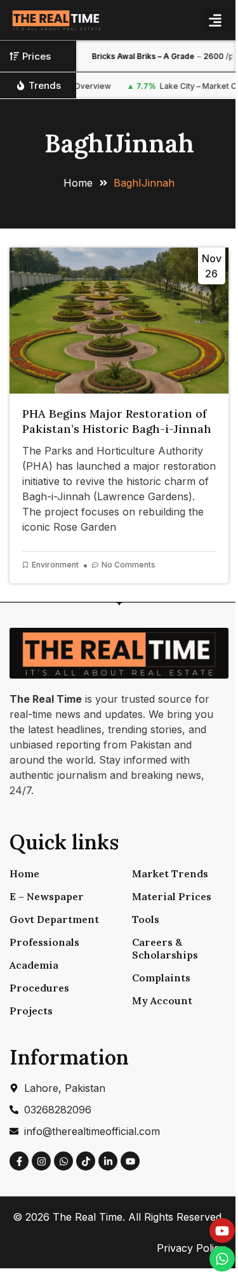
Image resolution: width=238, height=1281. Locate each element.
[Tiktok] (85, 1161)
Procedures (39, 987)
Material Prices (171, 896)
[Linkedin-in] (107, 1161)
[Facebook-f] (19, 1161)
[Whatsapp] (63, 1161)
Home (24, 873)
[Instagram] (41, 1161)
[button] (214, 20)
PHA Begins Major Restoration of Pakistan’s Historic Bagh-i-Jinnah (116, 421)
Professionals (44, 942)
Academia (34, 965)
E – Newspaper (47, 896)
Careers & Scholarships (165, 948)
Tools (145, 919)
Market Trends (170, 873)
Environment (55, 564)
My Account (162, 1000)
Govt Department (54, 919)
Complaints (161, 977)
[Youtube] (130, 1161)
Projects (31, 1010)
